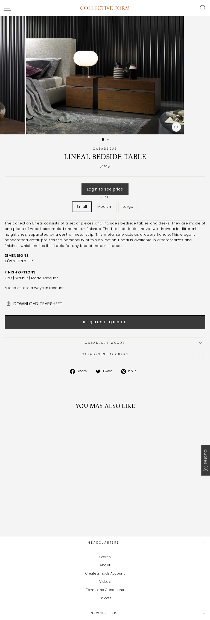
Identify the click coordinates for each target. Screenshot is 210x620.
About (105, 565)
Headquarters (103, 543)
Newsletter (103, 613)
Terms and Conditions (105, 590)
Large (128, 206)
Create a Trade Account (105, 573)
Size (104, 197)
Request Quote (105, 322)
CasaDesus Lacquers (105, 354)
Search (105, 557)
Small (82, 206)
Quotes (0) (205, 460)
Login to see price (105, 189)
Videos (105, 581)
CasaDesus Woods (105, 343)
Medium (104, 206)
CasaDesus (105, 149)
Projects (105, 598)
